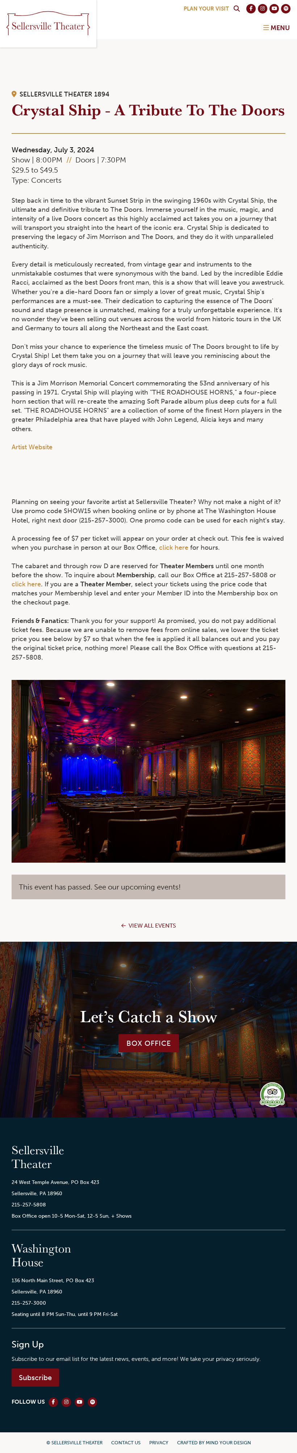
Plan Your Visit (206, 8)
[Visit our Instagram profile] (262, 8)
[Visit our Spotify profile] (285, 8)
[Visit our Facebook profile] (251, 8)
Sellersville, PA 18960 (37, 1193)
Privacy (158, 1442)
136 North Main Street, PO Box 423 (53, 1280)
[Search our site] (236, 8)
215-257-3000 (29, 1303)
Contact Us (126, 1442)
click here (173, 548)
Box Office (148, 1043)
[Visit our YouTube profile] (274, 8)
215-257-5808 (29, 1204)
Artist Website (32, 447)
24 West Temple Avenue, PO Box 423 (55, 1182)
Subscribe (35, 1377)
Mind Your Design (228, 1442)
